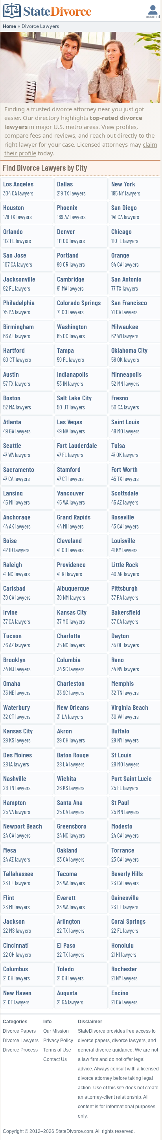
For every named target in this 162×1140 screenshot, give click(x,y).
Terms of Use (57, 1050)
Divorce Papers (19, 1031)
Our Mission (56, 1031)
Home (9, 26)
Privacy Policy (58, 1040)
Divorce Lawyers (21, 1040)
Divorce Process (20, 1050)
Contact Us (55, 1059)
